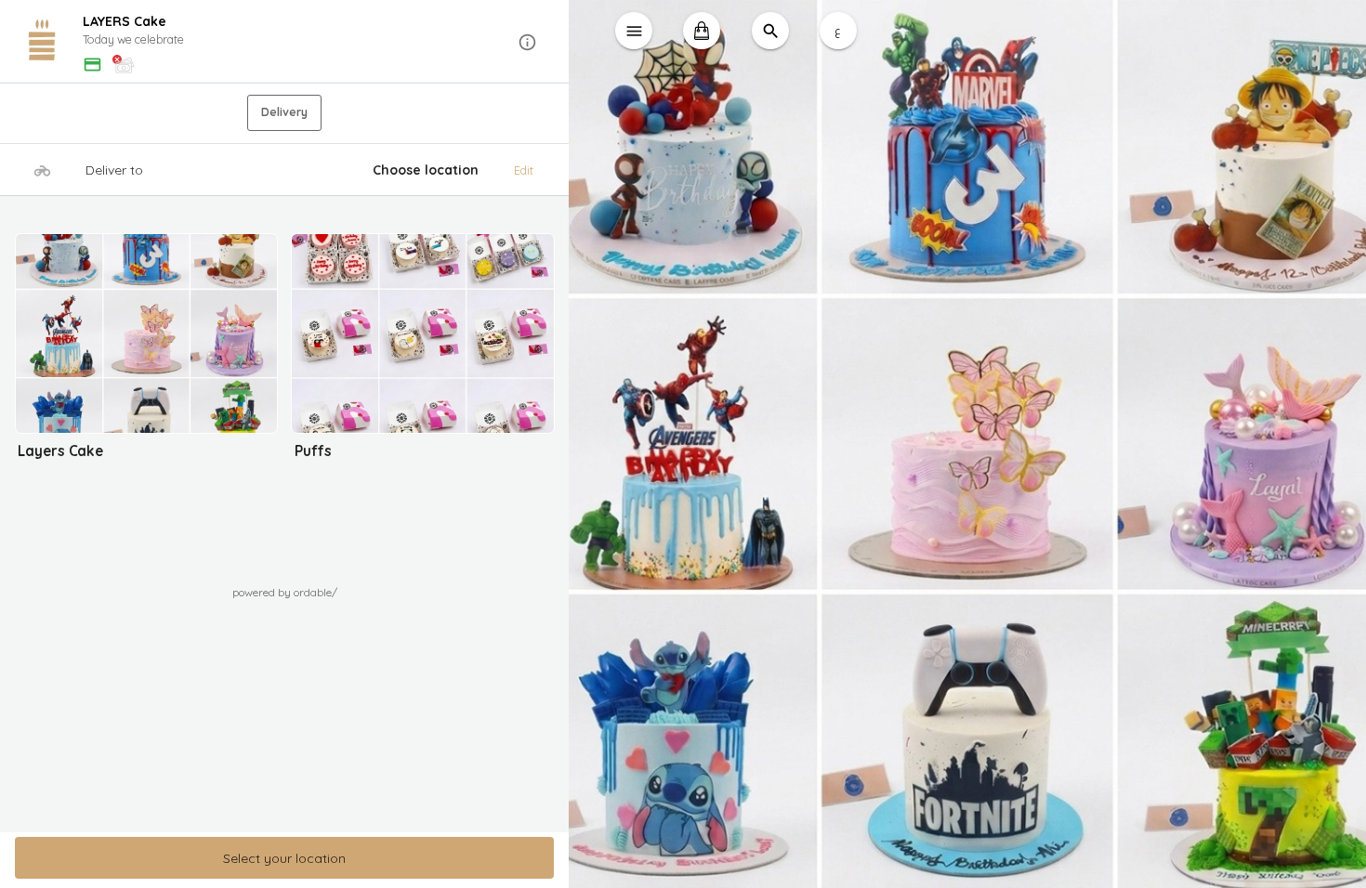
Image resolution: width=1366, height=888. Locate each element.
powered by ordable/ (284, 592)
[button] (285, 42)
